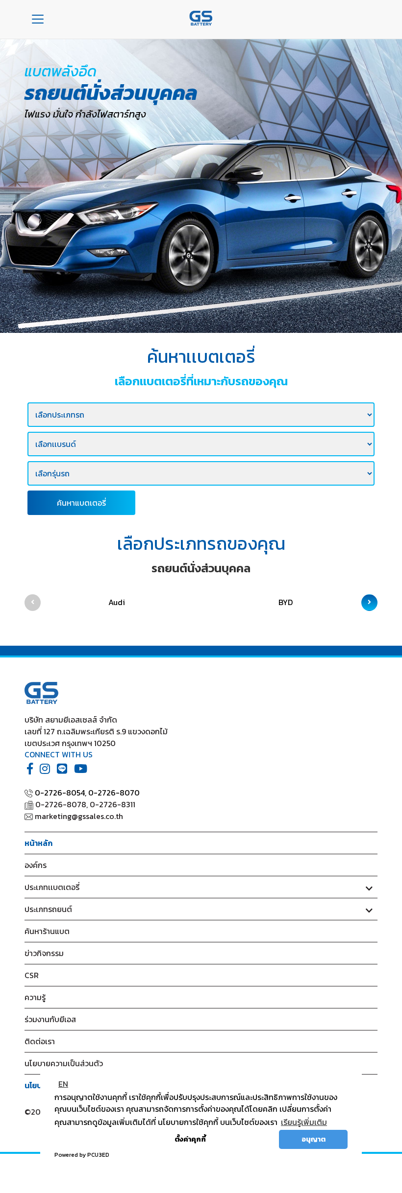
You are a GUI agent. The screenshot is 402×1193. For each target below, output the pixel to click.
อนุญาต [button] (314, 1139)
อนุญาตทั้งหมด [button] (246, 1139)
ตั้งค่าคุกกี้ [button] (190, 1139)
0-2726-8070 (114, 792)
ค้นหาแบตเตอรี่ (81, 503)
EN (63, 1084)
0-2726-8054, (60, 792)
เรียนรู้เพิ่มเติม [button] (304, 1122)
